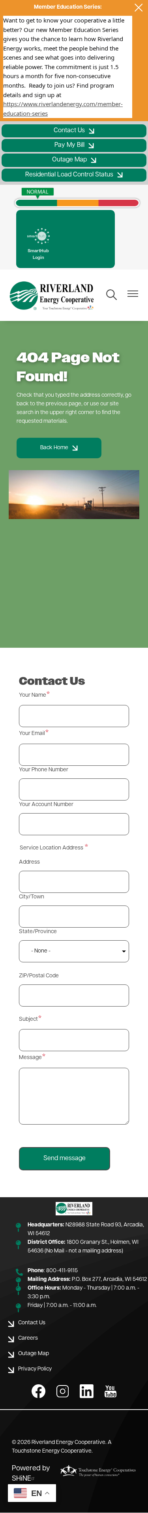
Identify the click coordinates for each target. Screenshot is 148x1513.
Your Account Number (46, 805)
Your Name (32, 695)
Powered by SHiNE (31, 1474)
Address (29, 862)
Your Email (32, 734)
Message (30, 1058)
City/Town (31, 897)
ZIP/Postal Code (39, 976)
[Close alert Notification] (138, 7)
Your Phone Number (43, 770)
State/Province (38, 932)
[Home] (52, 295)
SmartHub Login (38, 245)
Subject (28, 1019)
